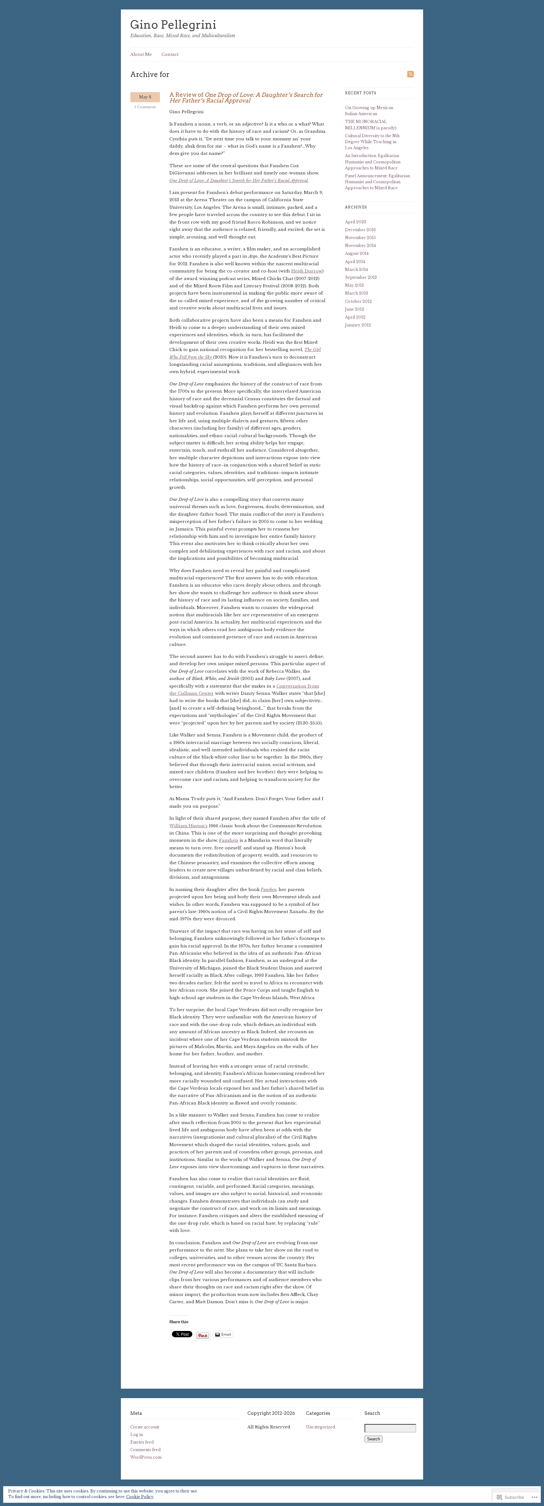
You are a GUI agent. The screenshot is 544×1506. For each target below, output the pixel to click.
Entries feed (142, 1442)
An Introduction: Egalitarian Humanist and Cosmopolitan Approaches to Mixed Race (372, 161)
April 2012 (355, 317)
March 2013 (356, 293)
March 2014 (356, 269)
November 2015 (360, 237)
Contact (170, 54)
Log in (136, 1434)
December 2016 (360, 229)
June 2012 (354, 309)
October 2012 (358, 301)
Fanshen (228, 840)
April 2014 (355, 261)
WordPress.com (146, 1457)
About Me (141, 54)
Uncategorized (320, 1427)
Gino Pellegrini (173, 25)
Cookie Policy (140, 1496)
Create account (144, 1427)
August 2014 (357, 253)
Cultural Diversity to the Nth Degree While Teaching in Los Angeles (372, 141)
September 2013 (361, 277)
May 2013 (354, 285)
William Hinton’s (188, 826)
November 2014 (360, 245)
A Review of (246, 97)
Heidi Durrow (306, 271)
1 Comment (145, 107)
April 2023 (355, 222)
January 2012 (358, 325)
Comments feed (145, 1449)
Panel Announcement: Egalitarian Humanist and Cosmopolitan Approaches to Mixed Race (377, 181)
